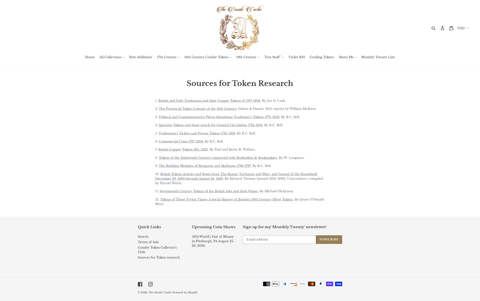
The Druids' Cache (159, 292)
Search (143, 236)
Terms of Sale (148, 242)
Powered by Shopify (185, 292)
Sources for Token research (159, 257)
